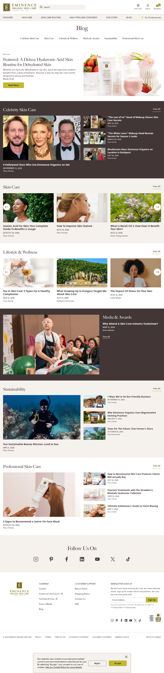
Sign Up (152, 599)
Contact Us (80, 598)
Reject (97, 663)
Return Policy (81, 588)
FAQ (77, 604)
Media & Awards (91, 38)
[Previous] (6, 207)
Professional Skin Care (133, 38)
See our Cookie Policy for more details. (63, 667)
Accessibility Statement (101, 637)
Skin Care (49, 38)
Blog (41, 609)
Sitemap (48, 637)
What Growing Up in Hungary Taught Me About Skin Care (81, 292)
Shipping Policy (82, 593)
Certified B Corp (46, 598)
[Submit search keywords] (41, 7)
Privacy (38, 637)
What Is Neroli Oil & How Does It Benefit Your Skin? (134, 227)
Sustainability (110, 38)
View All (156, 109)
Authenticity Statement (79, 637)
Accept (117, 663)
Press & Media (45, 604)
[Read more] (41, 137)
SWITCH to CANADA (153, 637)
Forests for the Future (49, 593)
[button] (147, 7)
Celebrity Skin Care (29, 38)
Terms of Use (60, 637)
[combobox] (62, 7)
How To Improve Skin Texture (74, 226)
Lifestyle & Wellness (68, 38)
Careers (42, 588)
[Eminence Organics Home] (19, 7)
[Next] (157, 207)
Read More (13, 85)
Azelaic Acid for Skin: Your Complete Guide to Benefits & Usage (25, 227)
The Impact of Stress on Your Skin (131, 291)
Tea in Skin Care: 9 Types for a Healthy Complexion (26, 292)
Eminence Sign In (122, 637)
